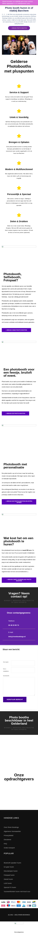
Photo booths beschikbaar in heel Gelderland (19, 720)
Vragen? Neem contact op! (19, 595)
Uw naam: (6, 662)
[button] (19, 580)
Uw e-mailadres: (6, 670)
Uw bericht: (6, 675)
